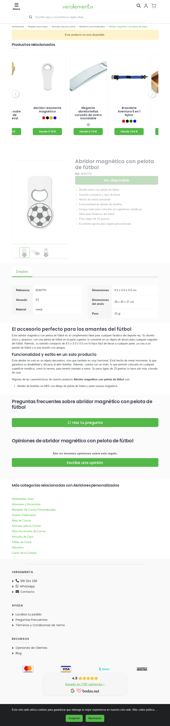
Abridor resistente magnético (47, 109)
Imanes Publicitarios (24, 515)
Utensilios (18, 547)
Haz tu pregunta (87, 422)
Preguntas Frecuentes (31, 620)
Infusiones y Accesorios (26, 504)
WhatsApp (27, 586)
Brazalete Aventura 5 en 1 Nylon (129, 111)
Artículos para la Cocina (26, 525)
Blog (19, 653)
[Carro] (155, 6)
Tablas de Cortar (22, 542)
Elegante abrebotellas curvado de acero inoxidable (88, 113)
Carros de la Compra (24, 552)
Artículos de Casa (22, 536)
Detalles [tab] (22, 271)
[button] (31, 17)
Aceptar (74, 718)
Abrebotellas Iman (23, 498)
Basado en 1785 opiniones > (85, 684)
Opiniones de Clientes (31, 648)
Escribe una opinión (85, 462)
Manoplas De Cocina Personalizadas (34, 509)
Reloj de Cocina (21, 520)
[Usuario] (145, 6)
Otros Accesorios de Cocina (28, 531)
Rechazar (95, 718)
